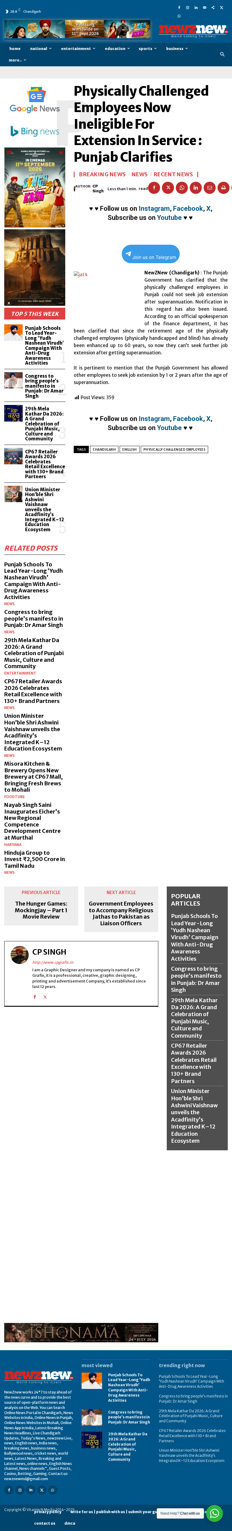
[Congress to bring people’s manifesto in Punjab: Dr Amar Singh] (13, 380)
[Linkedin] (196, 7)
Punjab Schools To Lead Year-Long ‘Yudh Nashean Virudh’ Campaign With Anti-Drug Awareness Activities (44, 345)
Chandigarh (104, 450)
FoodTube (14, 797)
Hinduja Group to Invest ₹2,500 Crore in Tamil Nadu (34, 859)
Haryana (12, 845)
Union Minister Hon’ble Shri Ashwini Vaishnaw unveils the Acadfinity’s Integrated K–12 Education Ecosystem (44, 509)
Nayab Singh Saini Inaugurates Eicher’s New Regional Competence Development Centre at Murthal (32, 821)
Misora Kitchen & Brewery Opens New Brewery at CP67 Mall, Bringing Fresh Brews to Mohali (33, 776)
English (129, 450)
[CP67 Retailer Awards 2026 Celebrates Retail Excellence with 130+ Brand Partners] (13, 456)
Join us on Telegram (154, 257)
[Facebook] (179, 7)
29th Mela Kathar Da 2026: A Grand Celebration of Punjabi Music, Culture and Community (44, 424)
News (9, 604)
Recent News (173, 174)
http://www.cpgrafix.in (52, 962)
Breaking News (102, 174)
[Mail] (204, 7)
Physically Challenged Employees (174, 450)
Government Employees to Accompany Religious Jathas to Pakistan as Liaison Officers (121, 913)
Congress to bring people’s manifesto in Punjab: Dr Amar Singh (44, 386)
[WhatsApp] (179, 15)
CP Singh (98, 188)
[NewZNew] (193, 31)
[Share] (213, 7)
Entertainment (20, 673)
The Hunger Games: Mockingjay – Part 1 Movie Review (41, 910)
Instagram (154, 208)
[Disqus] (81, 1088)
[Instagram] (187, 7)
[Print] (224, 188)
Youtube (169, 217)
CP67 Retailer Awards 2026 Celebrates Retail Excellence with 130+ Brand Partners (45, 464)
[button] (222, 54)
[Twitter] (221, 7)
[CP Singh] (74, 189)
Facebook (188, 208)
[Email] (210, 188)
